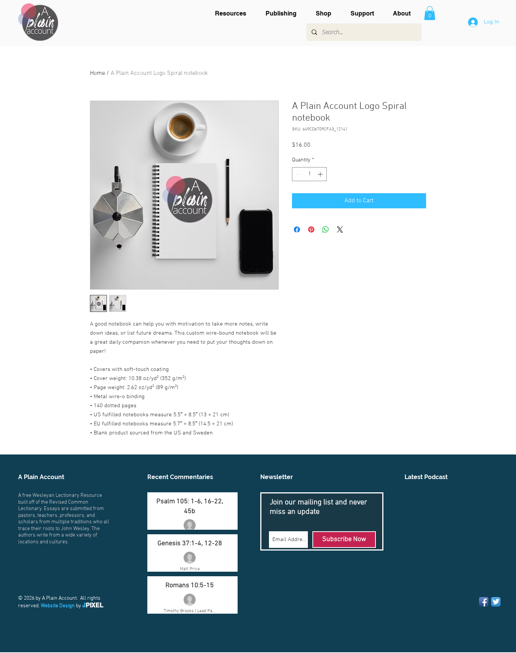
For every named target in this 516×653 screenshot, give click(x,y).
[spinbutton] (309, 174)
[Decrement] (298, 174)
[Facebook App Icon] (483, 601)
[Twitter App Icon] (496, 601)
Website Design (58, 606)
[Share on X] (340, 229)
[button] (234, 13)
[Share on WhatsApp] (325, 229)
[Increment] (321, 174)
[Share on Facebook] (296, 229)
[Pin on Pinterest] (311, 229)
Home (97, 73)
